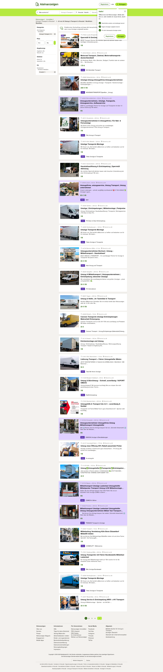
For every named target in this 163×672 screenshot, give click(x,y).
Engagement (40, 638)
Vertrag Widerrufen (59, 633)
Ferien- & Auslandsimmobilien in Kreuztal (94, 664)
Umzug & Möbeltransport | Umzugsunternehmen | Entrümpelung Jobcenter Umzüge (100, 275)
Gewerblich (40, 61)
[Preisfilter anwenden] (55, 43)
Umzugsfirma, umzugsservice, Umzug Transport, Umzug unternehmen (103, 186)
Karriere (38, 631)
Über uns (39, 629)
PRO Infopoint (75, 631)
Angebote (39, 51)
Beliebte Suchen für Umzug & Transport (114, 629)
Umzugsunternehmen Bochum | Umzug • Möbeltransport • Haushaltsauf (97, 252)
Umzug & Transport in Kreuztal (75, 668)
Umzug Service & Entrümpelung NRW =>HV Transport (102, 599)
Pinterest (91, 638)
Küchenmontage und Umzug (92, 341)
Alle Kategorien (41, 30)
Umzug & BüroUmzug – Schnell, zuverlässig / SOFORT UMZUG (103, 381)
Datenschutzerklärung (60, 642)
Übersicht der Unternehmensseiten (116, 635)
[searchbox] (49, 12)
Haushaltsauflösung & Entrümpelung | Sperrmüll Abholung (100, 167)
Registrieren (109, 36)
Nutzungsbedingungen (60, 647)
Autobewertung (110, 637)
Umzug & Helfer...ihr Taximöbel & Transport (98, 299)
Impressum (57, 649)
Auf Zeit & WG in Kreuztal (46, 664)
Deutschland (40, 68)
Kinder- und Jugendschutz (61, 638)
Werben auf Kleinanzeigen (79, 637)
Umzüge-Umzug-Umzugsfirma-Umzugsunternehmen (102, 80)
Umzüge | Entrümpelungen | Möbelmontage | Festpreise (103, 208)
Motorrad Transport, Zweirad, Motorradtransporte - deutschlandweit (101, 56)
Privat (38, 59)
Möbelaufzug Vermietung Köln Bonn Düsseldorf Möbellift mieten (100, 532)
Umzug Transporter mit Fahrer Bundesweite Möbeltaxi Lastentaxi (102, 556)
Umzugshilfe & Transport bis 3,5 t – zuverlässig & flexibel (100, 405)
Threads (90, 636)
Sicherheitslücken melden (61, 636)
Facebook (91, 629)
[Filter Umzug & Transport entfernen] (55, 34)
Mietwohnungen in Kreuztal (114, 666)
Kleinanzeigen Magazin (43, 636)
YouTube (91, 631)
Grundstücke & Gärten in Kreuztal (66, 666)
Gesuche (39, 52)
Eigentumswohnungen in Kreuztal (74, 664)
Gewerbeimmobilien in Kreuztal (49, 666)
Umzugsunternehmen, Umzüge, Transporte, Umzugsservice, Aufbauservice (97, 102)
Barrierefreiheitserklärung (61, 640)
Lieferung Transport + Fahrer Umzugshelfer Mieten (101, 359)
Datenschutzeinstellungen (61, 645)
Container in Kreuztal (59, 664)
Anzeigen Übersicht (111, 632)
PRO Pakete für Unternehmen (76, 634)
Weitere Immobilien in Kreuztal (91, 668)
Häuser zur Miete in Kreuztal (99, 666)
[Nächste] (99, 618)
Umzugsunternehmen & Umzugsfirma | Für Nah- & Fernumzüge (101, 122)
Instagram (91, 633)
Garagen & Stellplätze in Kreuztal (114, 664)
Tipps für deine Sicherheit (61, 631)
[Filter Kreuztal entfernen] (55, 72)
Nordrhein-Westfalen (43, 69)
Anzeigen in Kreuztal (105, 668)
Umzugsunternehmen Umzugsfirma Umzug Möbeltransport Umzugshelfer (97, 424)
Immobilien (40, 31)
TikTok (90, 640)
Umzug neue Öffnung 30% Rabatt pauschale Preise (101, 446)
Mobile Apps (40, 640)
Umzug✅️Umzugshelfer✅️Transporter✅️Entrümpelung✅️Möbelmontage (103, 468)
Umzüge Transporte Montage (92, 144)
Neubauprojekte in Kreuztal (59, 668)
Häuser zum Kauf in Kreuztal (83, 666)
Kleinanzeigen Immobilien (78, 629)
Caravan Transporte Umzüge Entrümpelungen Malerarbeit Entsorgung (99, 318)
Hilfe (55, 629)
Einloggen (121, 36)
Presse (38, 633)
